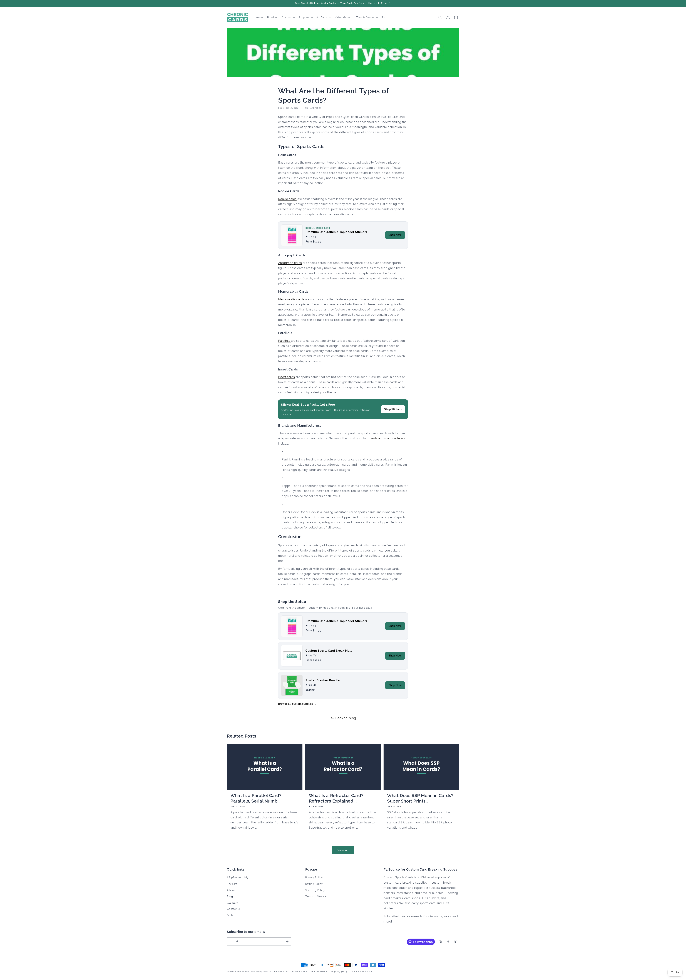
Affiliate (231, 890)
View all (343, 850)
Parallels (284, 340)
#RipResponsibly (237, 877)
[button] (288, 17)
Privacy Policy (314, 877)
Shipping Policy (315, 890)
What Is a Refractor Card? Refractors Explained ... (336, 798)
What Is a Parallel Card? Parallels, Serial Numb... (255, 798)
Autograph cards (290, 263)
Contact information (361, 971)
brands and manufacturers (386, 438)
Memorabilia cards (291, 299)
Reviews (232, 884)
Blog (230, 896)
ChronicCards (242, 972)
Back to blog (345, 718)
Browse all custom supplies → (297, 703)
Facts (230, 915)
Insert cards (286, 377)
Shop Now (395, 235)
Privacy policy (299, 971)
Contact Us (234, 909)
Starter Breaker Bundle (322, 680)
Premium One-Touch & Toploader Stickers (336, 232)
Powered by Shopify (260, 972)
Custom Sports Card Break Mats (328, 650)
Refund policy (281, 971)
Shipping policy (339, 971)
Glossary (232, 902)
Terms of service (318, 971)
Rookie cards (287, 199)
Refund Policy (314, 884)
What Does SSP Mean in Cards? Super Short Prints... (420, 798)
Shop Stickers (393, 409)
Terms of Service (315, 896)
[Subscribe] (287, 941)
